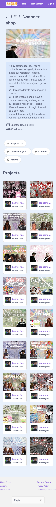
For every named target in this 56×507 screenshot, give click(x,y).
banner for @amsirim (45, 202)
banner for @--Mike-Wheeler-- (18, 362)
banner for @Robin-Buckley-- (45, 427)
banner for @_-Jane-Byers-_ (18, 266)
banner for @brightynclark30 (18, 330)
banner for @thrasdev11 (45, 394)
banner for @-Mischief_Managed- (45, 266)
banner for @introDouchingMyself (18, 459)
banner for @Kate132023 (45, 234)
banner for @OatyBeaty (18, 394)
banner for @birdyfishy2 (45, 298)
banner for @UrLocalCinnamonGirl (45, 362)
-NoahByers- (17, 206)
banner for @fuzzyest (18, 298)
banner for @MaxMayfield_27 (45, 459)
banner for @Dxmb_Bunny (18, 202)
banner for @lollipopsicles (18, 427)
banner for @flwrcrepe (45, 330)
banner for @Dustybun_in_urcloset (18, 234)
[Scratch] (12, 3)
